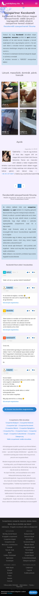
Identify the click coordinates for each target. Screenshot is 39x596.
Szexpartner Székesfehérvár (18, 434)
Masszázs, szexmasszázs (10, 544)
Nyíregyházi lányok (29, 547)
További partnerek (29, 573)
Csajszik (29, 570)
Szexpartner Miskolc (12, 428)
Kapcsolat (19, 586)
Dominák (9, 547)
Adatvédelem (23, 585)
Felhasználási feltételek (11, 585)
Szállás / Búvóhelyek (10, 555)
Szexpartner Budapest (12, 423)
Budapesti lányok (29, 534)
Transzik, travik (9, 550)
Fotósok (9, 581)
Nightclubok (9, 558)
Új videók (9, 573)
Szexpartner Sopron (22, 431)
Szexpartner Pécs (9, 431)
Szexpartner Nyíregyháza (27, 428)
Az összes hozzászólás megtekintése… (19, 409)
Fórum (10, 576)
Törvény (31, 585)
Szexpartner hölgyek (10, 539)
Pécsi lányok (29, 550)
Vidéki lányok (10, 568)
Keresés (9, 578)
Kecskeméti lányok (29, 542)
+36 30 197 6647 (8, 174)
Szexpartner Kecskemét (26, 425)
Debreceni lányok (29, 536)
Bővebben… (10, 593)
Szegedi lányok (29, 555)
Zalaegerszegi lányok (29, 561)
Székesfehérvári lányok (29, 558)
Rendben (33, 592)
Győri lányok (29, 539)
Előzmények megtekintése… (11, 303)
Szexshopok (10, 561)
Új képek (9, 570)
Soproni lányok (29, 553)
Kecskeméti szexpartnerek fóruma (19, 26)
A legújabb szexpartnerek (9, 536)
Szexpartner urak (10, 542)
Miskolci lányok (29, 544)
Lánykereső (29, 568)
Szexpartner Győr (12, 425)
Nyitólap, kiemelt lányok (10, 534)
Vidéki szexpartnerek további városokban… (19, 439)
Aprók (10, 553)
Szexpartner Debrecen (26, 423)
